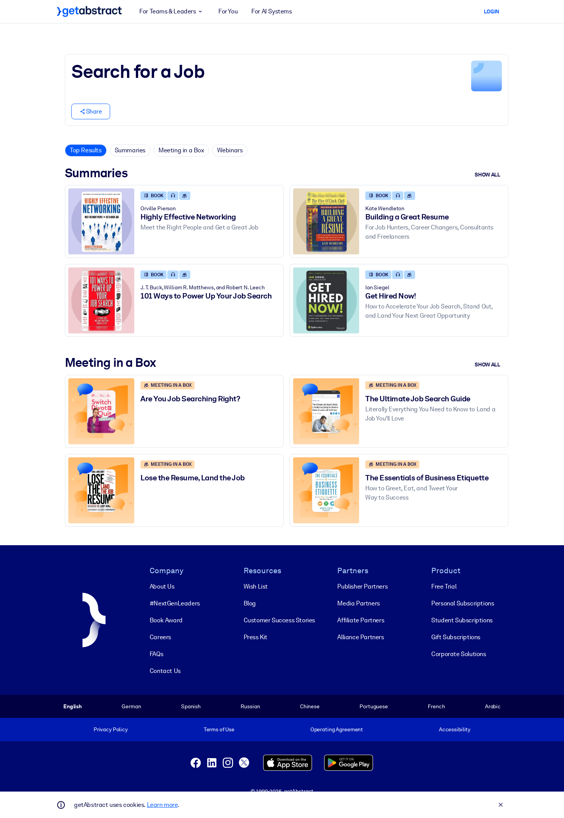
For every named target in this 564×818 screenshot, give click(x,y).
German (131, 706)
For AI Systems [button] (271, 11)
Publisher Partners (362, 586)
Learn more (162, 804)
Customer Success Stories (279, 620)
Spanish (191, 706)
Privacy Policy (111, 729)
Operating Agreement (336, 729)
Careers (160, 637)
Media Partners (358, 603)
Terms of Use (219, 729)
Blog (250, 603)
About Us (162, 586)
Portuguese (374, 706)
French (436, 706)
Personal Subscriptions (462, 603)
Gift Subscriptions (455, 637)
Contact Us (165, 671)
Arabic (493, 706)
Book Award (166, 620)
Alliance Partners (360, 637)
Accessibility (454, 729)
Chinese (310, 706)
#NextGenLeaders (175, 603)
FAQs (156, 654)
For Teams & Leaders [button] (167, 11)
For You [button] (227, 11)
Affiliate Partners (360, 620)
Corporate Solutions (458, 654)
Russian (250, 706)
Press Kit (255, 637)
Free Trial (443, 586)
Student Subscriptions (462, 620)
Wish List (256, 586)
